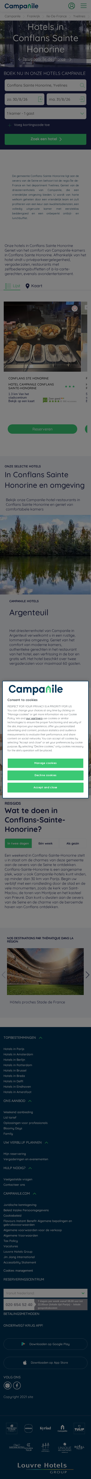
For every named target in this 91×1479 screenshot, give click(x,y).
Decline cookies (45, 775)
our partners (34, 718)
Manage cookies (45, 763)
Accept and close (45, 787)
